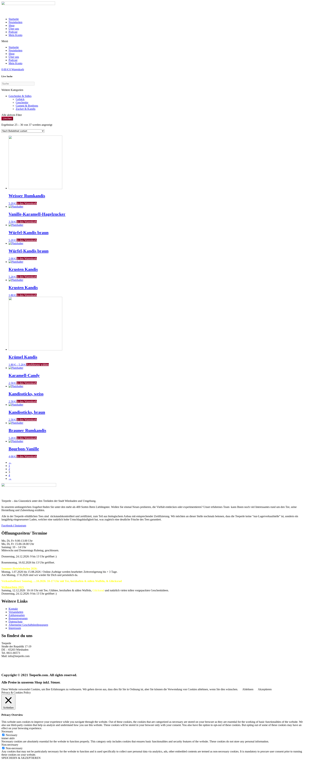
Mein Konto (15, 35)
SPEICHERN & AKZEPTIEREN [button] (21, 757)
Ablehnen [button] (247, 689)
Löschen (7, 118)
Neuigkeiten (15, 22)
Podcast (13, 31)
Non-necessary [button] (9, 744)
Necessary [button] (7, 731)
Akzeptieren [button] (265, 689)
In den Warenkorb (26, 203)
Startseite (14, 19)
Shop (11, 25)
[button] (154, 41)
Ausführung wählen (37, 364)
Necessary (11, 735)
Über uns (14, 28)
